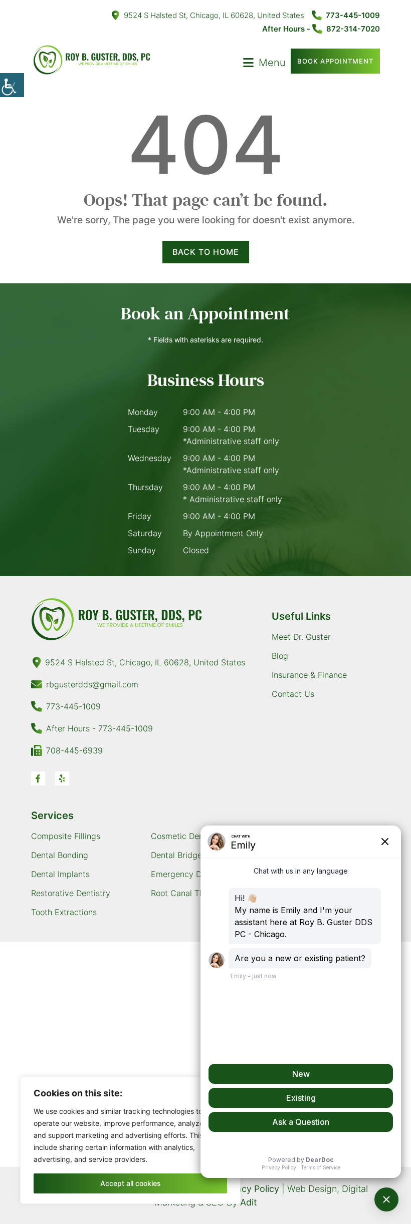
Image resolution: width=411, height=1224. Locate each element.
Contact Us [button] (293, 694)
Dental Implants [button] (60, 874)
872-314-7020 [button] (353, 29)
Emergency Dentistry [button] (190, 874)
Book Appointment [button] (335, 61)
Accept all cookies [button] (130, 1183)
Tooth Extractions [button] (64, 912)
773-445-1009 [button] (353, 15)
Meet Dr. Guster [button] (301, 637)
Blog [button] (280, 656)
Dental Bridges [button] (178, 855)
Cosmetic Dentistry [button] (187, 836)
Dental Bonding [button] (59, 855)
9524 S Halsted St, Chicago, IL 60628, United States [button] (214, 15)
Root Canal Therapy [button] (188, 893)
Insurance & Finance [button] (309, 675)
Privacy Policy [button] (250, 1188)
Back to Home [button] (205, 252)
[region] (130, 1140)
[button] (12, 85)
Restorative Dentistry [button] (70, 893)
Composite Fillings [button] (65, 836)
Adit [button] (248, 1202)
